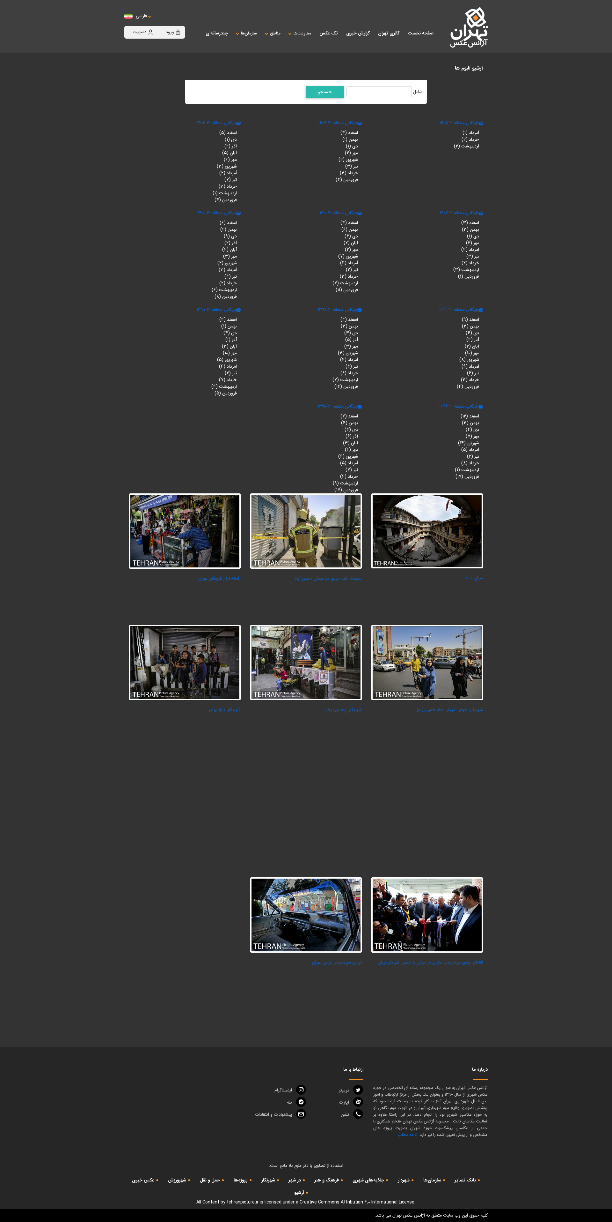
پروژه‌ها (241, 1180)
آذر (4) (472, 339)
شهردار (404, 1180)
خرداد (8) (470, 463)
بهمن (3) (470, 229)
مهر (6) (230, 159)
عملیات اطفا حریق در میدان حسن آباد (328, 578)
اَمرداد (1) (471, 132)
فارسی (141, 16)
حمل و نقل (210, 1180)
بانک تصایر (465, 1180)
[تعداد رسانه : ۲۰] (185, 530)
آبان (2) (351, 242)
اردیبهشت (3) (466, 269)
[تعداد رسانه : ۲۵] (427, 530)
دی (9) (230, 236)
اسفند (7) (349, 416)
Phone (345, 1114)
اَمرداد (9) (470, 366)
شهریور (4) (348, 456)
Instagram (283, 1090)
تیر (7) (230, 179)
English (161, 22)
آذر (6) (352, 436)
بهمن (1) (350, 139)
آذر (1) (231, 339)
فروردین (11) (347, 289)
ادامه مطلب (407, 1134)
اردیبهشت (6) (224, 289)
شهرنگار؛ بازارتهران (225, 709)
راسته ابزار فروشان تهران (219, 578)
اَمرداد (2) (228, 172)
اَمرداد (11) (349, 262)
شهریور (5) (227, 359)
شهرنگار (268, 1180)
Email (273, 1114)
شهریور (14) (468, 442)
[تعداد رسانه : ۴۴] (427, 914)
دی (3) (351, 332)
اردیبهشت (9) (345, 483)
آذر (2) (230, 146)
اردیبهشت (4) (224, 386)
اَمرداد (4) (470, 249)
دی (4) (351, 236)
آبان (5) (229, 152)
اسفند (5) (228, 132)
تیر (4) (230, 276)
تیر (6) (473, 373)
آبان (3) (229, 346)
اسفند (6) (228, 222)
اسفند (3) (470, 222)
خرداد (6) (349, 373)
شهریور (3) (227, 166)
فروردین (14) (346, 386)
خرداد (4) (349, 476)
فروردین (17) (467, 476)
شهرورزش (177, 1180)
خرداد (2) (470, 139)
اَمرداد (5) (470, 449)
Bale (289, 1102)
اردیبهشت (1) (225, 193)
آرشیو (299, 1192)
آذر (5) (351, 339)
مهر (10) (472, 352)
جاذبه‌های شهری (368, 1180)
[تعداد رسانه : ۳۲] (306, 914)
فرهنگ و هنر (327, 1180)
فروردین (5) (226, 393)
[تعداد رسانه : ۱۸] (306, 662)
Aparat (344, 1102)
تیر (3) (351, 166)
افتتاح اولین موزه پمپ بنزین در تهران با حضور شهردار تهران (430, 962)
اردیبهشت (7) (345, 283)
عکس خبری (143, 1180)
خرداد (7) (228, 379)
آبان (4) (229, 249)
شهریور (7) (348, 256)
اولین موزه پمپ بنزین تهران (337, 962)
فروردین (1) (468, 276)
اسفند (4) (349, 132)
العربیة (176, 22)
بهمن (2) (228, 229)
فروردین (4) (347, 179)
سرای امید (474, 577)
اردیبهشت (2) (466, 146)
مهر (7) (472, 436)
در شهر (295, 1180)
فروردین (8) (226, 296)
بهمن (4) (349, 422)
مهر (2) (351, 152)
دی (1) (352, 146)
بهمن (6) (349, 229)
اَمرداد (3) (228, 269)
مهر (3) (230, 256)
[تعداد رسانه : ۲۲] (306, 530)
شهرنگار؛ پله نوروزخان (343, 709)
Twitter (344, 1090)
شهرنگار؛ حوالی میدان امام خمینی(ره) (450, 709)
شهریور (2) (348, 159)
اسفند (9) (470, 319)
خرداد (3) (349, 172)
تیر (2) (352, 269)
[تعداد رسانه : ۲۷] (185, 662)
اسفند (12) (470, 416)
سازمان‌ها (432, 1180)
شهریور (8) (469, 359)
